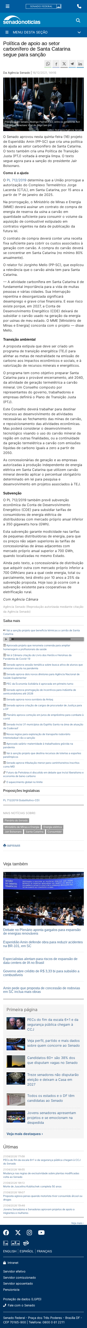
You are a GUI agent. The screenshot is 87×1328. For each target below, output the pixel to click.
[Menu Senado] (7, 6)
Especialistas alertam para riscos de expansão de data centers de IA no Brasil (40, 960)
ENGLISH (9, 1251)
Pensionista (11, 1289)
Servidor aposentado (18, 1283)
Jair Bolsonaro (13, 831)
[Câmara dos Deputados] (5, 1243)
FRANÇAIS (44, 1251)
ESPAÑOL (27, 1251)
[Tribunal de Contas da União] (26, 1243)
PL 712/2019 (16, 180)
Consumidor (55, 831)
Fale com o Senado (21, 1305)
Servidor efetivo (14, 1271)
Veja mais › (77, 1223)
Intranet (12, 1262)
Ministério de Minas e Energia (22, 826)
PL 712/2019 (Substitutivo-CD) (21, 800)
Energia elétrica (53, 826)
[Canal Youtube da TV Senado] (40, 1232)
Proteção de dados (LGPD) (22, 1299)
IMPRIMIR (13, 845)
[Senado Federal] (43, 6)
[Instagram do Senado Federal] (29, 1232)
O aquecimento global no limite (24, 782)
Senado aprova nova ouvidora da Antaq (29, 699)
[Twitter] (18, 1232)
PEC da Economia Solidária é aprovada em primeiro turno (39, 683)
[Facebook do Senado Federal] (7, 1232)
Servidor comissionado (19, 1277)
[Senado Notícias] (21, 21)
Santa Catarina (35, 831)
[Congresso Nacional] (15, 1243)
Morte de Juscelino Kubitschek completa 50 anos (32, 1186)
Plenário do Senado (16, 820)
